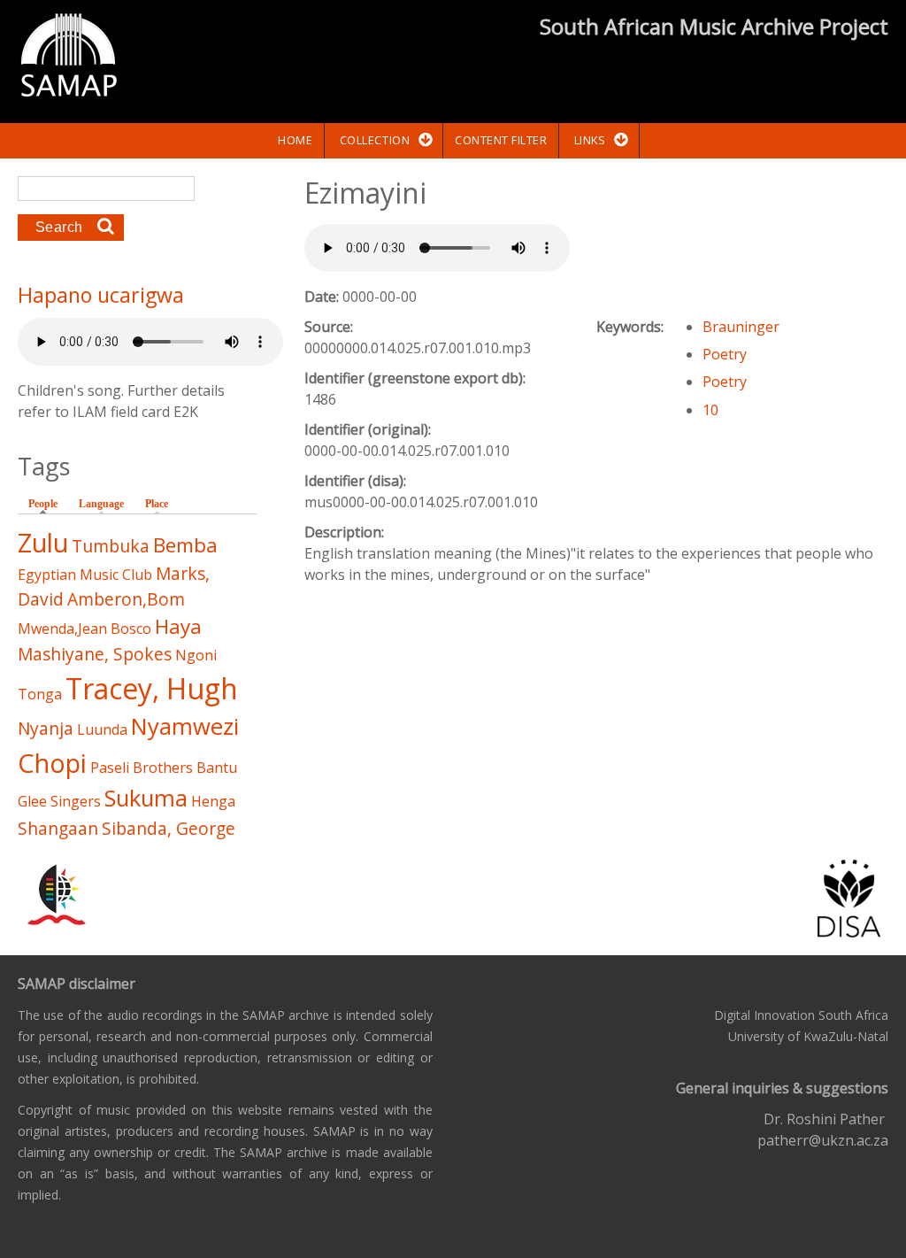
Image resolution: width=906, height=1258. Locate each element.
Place (156, 504)
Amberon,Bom (126, 599)
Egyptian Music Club (85, 574)
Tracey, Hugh (151, 688)
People (47, 504)
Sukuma (146, 798)
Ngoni (196, 655)
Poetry (725, 354)
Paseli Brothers (141, 767)
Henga (213, 801)
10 (710, 410)
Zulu (43, 542)
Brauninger (741, 326)
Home (295, 140)
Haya (178, 626)
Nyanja (45, 728)
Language (101, 504)
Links (590, 140)
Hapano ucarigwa (101, 295)
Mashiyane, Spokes (95, 654)
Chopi (52, 762)
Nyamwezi (185, 726)
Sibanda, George (168, 828)
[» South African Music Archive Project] (68, 57)
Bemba (185, 545)
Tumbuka (111, 546)
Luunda (102, 729)
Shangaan (58, 828)
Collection (375, 140)
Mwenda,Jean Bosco (84, 628)
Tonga (40, 694)
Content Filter (501, 140)
